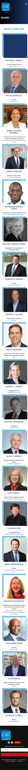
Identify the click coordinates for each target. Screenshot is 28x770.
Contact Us (20, 761)
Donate (17, 742)
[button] (26, 4)
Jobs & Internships (10, 761)
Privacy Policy (22, 759)
